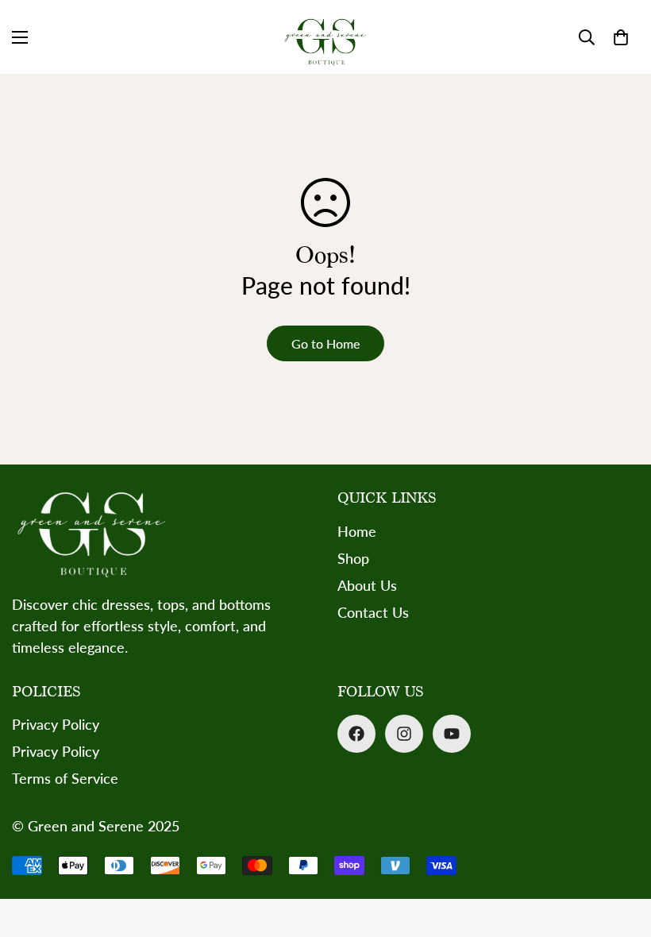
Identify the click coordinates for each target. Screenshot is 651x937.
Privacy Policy (55, 724)
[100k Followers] (404, 734)
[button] (621, 37)
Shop (353, 558)
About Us (367, 585)
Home (356, 531)
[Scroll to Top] (620, 850)
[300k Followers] (356, 734)
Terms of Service (65, 778)
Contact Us (373, 612)
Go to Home (325, 343)
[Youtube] (452, 734)
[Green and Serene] (325, 37)
